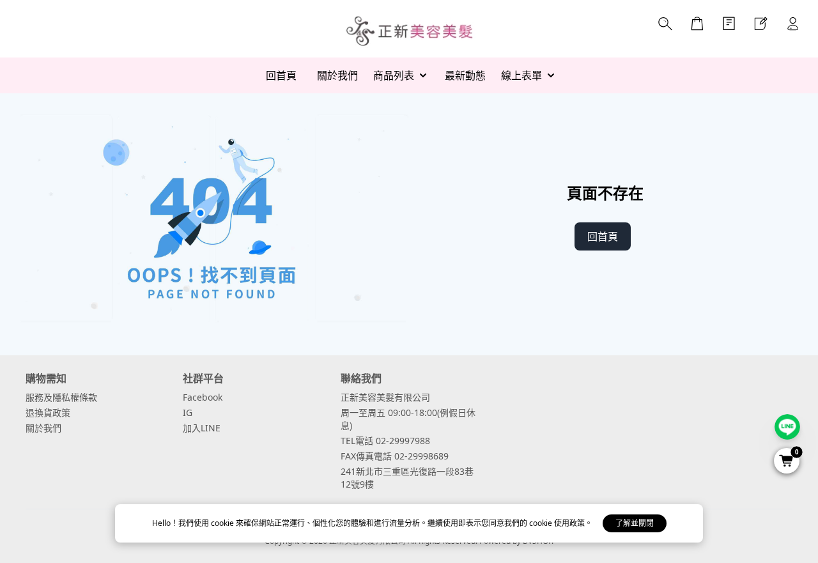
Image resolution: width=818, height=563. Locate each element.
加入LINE (201, 428)
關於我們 (43, 428)
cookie (223, 523)
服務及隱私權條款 (61, 397)
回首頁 (602, 236)
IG (187, 412)
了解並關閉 (634, 523)
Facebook (202, 397)
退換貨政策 (48, 412)
